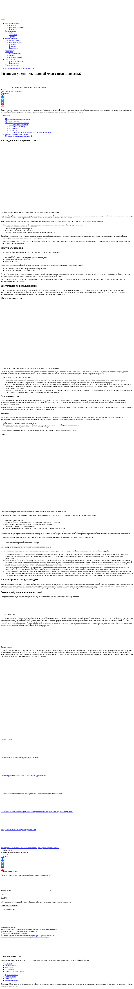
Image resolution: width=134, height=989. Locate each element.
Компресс (14, 128)
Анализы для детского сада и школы (14, 933)
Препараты (13, 29)
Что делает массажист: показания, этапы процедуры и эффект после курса (27, 935)
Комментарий (6, 890)
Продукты (13, 25)
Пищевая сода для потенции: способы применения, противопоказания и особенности (31, 794)
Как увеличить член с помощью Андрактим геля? (18, 830)
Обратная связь (10, 965)
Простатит (9, 52)
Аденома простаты (16, 61)
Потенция (8, 978)
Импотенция (9, 50)
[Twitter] (67, 99)
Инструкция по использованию (17, 123)
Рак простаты (14, 63)
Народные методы (15, 42)
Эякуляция (13, 35)
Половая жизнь (10, 31)
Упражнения (13, 48)
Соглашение (9, 969)
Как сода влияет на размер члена (17, 119)
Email (3, 898)
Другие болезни (10, 59)
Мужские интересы (12, 65)
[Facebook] (67, 95)
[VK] (67, 102)
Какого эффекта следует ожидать (17, 134)
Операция (12, 44)
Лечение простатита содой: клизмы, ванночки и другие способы (24, 776)
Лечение (12, 55)
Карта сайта (9, 967)
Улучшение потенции (13, 23)
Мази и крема (14, 40)
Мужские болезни (11, 975)
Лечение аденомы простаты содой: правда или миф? (19, 757)
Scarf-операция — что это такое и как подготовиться (19, 931)
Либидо (12, 33)
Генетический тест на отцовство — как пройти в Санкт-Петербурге (25, 937)
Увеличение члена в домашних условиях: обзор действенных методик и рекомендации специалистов (37, 812)
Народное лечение (15, 57)
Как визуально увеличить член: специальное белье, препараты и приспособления (30, 848)
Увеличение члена (11, 38)
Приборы (12, 46)
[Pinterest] (67, 105)
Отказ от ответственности (14, 971)
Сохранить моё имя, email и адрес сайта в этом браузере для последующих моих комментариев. (37, 902)
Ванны (13, 130)
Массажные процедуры (18, 125)
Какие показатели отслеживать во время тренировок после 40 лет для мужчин (29, 929)
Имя (3, 894)
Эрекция (12, 37)
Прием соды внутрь (17, 126)
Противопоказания (12, 121)
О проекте (8, 964)
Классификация (15, 54)
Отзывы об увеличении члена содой (18, 136)
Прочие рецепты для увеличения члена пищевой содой (30, 132)
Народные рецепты (16, 27)
